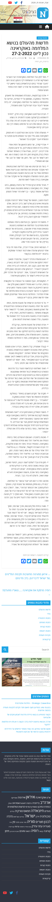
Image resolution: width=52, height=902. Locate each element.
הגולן (10, 803)
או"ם (48, 797)
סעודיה (46, 826)
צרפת (17, 826)
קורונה (47, 831)
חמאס (26, 811)
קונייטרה (11, 827)
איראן (14, 58)
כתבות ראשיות (45, 631)
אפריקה (14, 797)
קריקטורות (46, 639)
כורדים (22, 817)
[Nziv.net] (47, 27)
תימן (7, 831)
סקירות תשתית (44, 635)
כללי (48, 614)
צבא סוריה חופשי (25, 827)
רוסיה (37, 61)
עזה (40, 826)
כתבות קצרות (42, 38)
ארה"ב (9, 58)
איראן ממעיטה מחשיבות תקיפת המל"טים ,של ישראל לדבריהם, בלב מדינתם (27, 576)
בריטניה (45, 61)
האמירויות (16, 803)
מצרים (39, 822)
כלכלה (10, 816)
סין (41, 61)
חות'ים (47, 811)
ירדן (37, 816)
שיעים (22, 831)
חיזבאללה (37, 810)
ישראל (30, 816)
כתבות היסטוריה (44, 618)
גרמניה (29, 803)
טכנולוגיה (45, 816)
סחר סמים (23, 822)
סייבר (17, 822)
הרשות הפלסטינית (16, 806)
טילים (12, 811)
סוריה (31, 821)
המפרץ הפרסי (31, 806)
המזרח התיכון (44, 806)
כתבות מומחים (45, 622)
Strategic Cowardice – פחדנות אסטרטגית (32, 703)
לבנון (47, 821)
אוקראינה (20, 58)
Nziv (30, 58)
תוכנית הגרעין (14, 831)
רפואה (28, 831)
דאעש (23, 803)
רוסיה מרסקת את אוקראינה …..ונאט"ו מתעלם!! (26, 592)
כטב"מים (16, 817)
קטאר (41, 831)
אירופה (21, 797)
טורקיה (19, 811)
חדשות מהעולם (44, 609)
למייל (48, 780)
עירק (34, 826)
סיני (10, 822)
